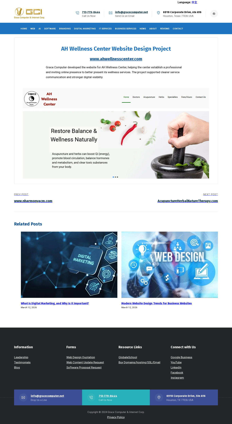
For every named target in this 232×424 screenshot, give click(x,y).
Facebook (177, 372)
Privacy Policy (116, 417)
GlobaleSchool (128, 357)
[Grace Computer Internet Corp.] (29, 13)
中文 (194, 2)
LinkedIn (176, 367)
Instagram (177, 377)
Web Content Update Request (85, 362)
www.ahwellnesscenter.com (116, 59)
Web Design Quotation (80, 357)
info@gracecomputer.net (131, 12)
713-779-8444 (91, 12)
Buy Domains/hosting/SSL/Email (139, 362)
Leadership (21, 357)
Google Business (181, 357)
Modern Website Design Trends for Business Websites (156, 303)
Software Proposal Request (84, 367)
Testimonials (22, 362)
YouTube (176, 362)
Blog (17, 367)
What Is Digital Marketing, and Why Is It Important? (55, 303)
